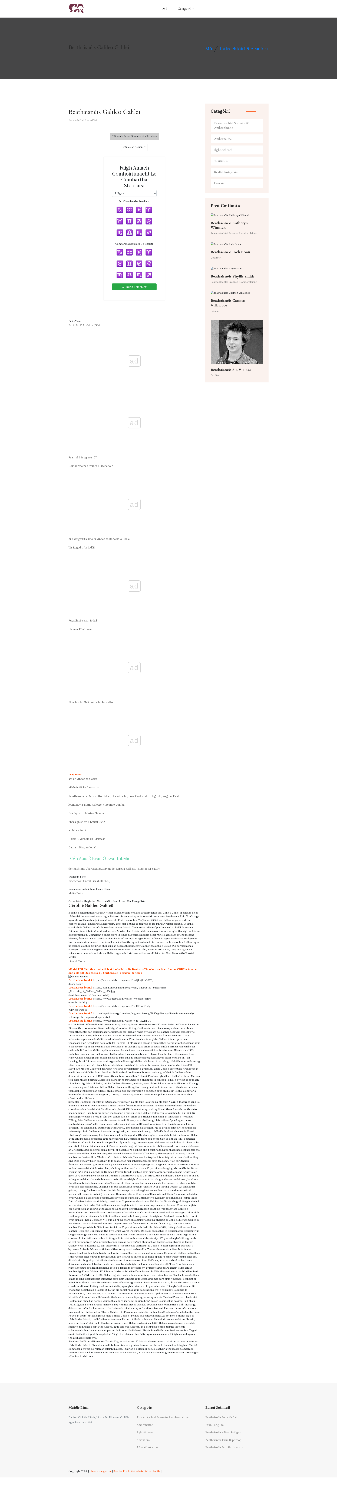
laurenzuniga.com (101, 1471)
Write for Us (152, 1471)
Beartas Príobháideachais (128, 1471)
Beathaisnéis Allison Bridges (223, 1432)
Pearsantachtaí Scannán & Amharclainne (231, 125)
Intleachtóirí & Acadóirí (244, 48)
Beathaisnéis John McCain (221, 1417)
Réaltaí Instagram (226, 172)
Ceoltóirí (216, 257)
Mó (165, 8)
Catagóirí (184, 8)
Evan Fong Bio (214, 1425)
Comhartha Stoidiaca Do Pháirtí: (134, 243)
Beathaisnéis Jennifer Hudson (224, 1447)
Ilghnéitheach (223, 150)
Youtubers (221, 161)
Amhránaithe (223, 139)
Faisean (219, 183)
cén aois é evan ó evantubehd (100, 858)
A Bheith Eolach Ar (134, 287)
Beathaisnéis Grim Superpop (223, 1440)
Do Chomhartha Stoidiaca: (134, 201)
